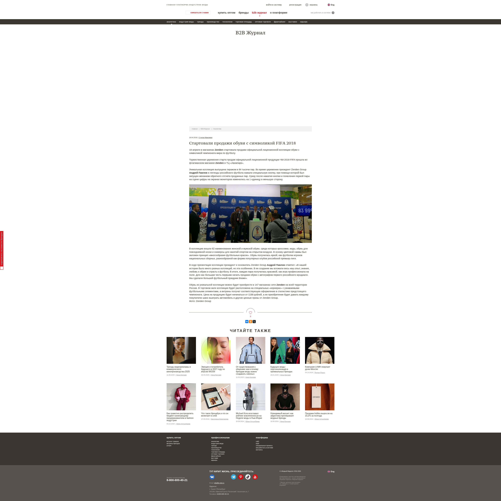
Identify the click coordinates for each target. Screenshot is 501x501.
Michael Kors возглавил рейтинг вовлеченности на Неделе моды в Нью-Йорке (249, 415)
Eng (332, 5)
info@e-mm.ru (219, 483)
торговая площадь (243, 22)
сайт (257, 441)
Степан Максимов (205, 138)
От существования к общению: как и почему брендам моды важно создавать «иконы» (247, 370)
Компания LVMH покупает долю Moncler (317, 368)
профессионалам (220, 438)
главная (195, 129)
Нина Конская (181, 375)
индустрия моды (186, 22)
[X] (254, 321)
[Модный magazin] (173, 13)
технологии (227, 22)
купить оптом (226, 12)
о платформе (278, 12)
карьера (303, 22)
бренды (244, 12)
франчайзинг (279, 22)
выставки (292, 22)
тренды (200, 22)
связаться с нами (199, 12)
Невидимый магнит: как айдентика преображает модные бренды (282, 415)
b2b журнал (259, 12)
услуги (169, 446)
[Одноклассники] (250, 321)
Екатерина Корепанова (219, 419)
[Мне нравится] (250, 311)
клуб (257, 443)
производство (213, 22)
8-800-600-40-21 (177, 480)
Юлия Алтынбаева (183, 424)
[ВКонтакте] (246, 321)
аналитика (171, 22)
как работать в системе (264, 448)
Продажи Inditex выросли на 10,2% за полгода (318, 414)
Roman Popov (320, 373)
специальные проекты (264, 446)
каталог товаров (173, 441)
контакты (259, 450)
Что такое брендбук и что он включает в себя (214, 414)
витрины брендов (173, 443)
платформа (262, 438)
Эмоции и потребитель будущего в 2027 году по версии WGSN (213, 369)
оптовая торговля (263, 22)
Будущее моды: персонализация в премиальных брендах (281, 369)
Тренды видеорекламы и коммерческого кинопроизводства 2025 (179, 369)
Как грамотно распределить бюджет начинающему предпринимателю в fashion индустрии (180, 417)
